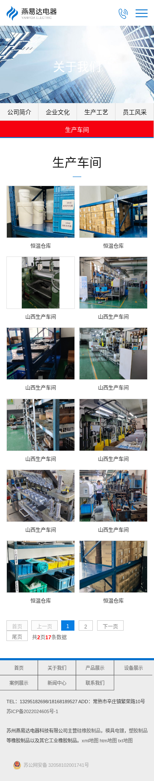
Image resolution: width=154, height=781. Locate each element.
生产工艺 (96, 112)
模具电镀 (114, 730)
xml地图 (90, 740)
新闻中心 (56, 683)
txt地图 (125, 740)
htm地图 (108, 740)
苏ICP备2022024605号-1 (32, 711)
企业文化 (58, 112)
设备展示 (133, 668)
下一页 (110, 627)
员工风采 (135, 112)
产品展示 (95, 668)
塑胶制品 (138, 730)
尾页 (17, 637)
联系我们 (95, 683)
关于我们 (56, 668)
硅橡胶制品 (89, 730)
